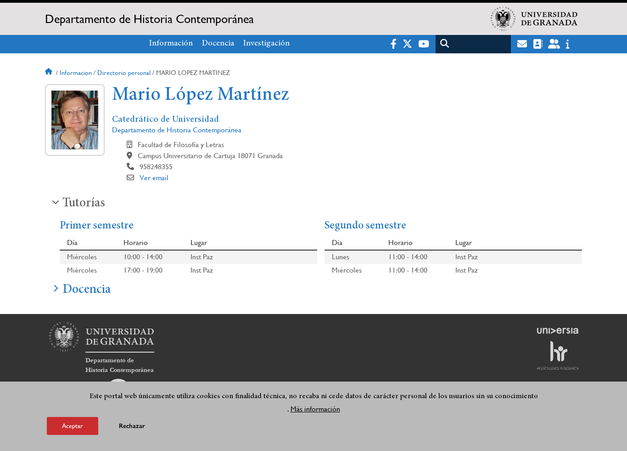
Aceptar (72, 425)
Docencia (218, 44)
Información (171, 44)
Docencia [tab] (86, 290)
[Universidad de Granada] (534, 18)
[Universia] (557, 330)
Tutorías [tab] (83, 203)
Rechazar (132, 425)
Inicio (49, 72)
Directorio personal (124, 72)
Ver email (154, 177)
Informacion (76, 72)
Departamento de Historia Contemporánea (149, 19)
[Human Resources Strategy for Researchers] (557, 355)
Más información (315, 409)
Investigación (266, 44)
